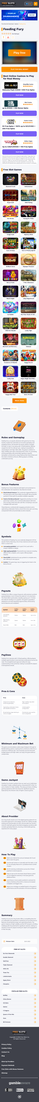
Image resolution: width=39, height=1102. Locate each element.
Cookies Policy (7, 1048)
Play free (19, 52)
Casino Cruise (28, 120)
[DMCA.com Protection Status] (19, 1089)
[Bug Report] (8, 37)
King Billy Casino (28, 84)
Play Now (19, 95)
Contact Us (5, 1052)
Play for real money (19, 69)
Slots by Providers (8, 1061)
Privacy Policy (6, 1044)
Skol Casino (28, 102)
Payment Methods (8, 1065)
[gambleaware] (19, 1083)
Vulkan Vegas (28, 141)
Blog (3, 1056)
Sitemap (4, 1073)
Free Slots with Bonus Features (12, 1069)
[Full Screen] (13, 37)
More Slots (19, 400)
